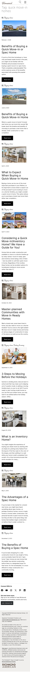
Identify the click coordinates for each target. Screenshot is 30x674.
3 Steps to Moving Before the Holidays (14, 375)
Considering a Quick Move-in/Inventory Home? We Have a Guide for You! (14, 243)
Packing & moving (19, 345)
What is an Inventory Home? (15, 438)
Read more (8, 80)
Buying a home (8, 18)
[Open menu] (20, 2)
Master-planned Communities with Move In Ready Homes (13, 314)
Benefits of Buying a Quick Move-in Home (15, 116)
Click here (4, 648)
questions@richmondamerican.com (11, 619)
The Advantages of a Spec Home (15, 498)
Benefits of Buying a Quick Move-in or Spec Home (14, 49)
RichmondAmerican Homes (9, 661)
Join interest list (7, 603)
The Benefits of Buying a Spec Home (15, 546)
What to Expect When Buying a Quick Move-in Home (15, 175)
